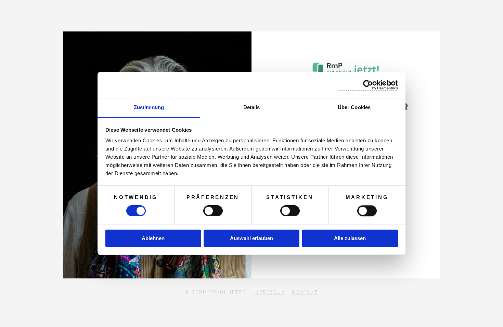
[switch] (213, 211)
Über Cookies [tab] (354, 107)
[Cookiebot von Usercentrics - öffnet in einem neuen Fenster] (368, 85)
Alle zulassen (350, 238)
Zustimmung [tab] (149, 107)
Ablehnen (153, 238)
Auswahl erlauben (251, 238)
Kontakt (305, 292)
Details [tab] (251, 107)
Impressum (269, 292)
